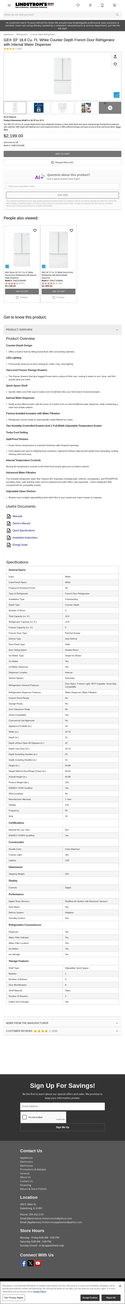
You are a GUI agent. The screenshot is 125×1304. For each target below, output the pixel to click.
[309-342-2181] (102, 5)
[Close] (120, 1286)
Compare (24, 297)
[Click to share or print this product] (115, 56)
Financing (25, 1185)
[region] (62, 1292)
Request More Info (64, 162)
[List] (78, 5)
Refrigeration (22, 34)
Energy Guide (20, 545)
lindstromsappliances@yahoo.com (62, 1222)
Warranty (17, 516)
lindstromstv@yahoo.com (57, 1218)
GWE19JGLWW (17, 146)
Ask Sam (62, 195)
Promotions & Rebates (33, 1169)
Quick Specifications (24, 530)
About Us (25, 1177)
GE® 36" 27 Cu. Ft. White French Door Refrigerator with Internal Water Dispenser (57, 275)
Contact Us (26, 1181)
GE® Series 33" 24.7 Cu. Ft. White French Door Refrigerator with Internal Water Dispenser (20, 275)
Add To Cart (62, 154)
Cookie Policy (39, 1291)
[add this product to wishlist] (115, 64)
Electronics (26, 1161)
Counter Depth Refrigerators (43, 34)
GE (17, 142)
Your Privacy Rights (13, 1298)
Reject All (111, 1298)
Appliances (8, 34)
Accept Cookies (90, 1298)
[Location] (90, 5)
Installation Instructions (25, 537)
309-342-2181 (36, 1214)
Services (25, 1173)
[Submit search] (117, 14)
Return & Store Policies (33, 1189)
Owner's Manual (21, 523)
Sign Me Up (62, 1127)
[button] (9, 5)
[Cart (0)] (114, 5)
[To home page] (34, 5)
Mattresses (26, 1165)
